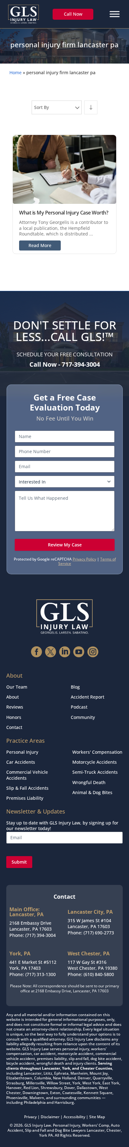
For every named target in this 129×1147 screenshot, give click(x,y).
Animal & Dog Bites (92, 792)
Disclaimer (50, 1116)
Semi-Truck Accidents (95, 772)
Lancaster (96, 1130)
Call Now (73, 14)
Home (15, 72)
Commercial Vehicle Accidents (27, 775)
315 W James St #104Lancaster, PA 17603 (89, 923)
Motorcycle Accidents (94, 762)
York (43, 1135)
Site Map (97, 1116)
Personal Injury (22, 752)
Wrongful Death (89, 782)
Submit (19, 862)
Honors (13, 717)
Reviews (14, 707)
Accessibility (74, 1116)
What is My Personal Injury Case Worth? (63, 212)
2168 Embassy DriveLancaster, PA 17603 (30, 926)
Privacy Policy (84, 559)
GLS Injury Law (37, 1125)
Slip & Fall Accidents (27, 788)
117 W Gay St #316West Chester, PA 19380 (92, 965)
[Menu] (115, 14)
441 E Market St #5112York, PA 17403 (32, 965)
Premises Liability (24, 798)
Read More (39, 245)
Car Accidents (20, 762)
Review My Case (65, 545)
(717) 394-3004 (40, 935)
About (12, 697)
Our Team (16, 687)
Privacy (30, 1116)
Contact (14, 727)
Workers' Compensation (97, 752)
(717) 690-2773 (99, 933)
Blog (75, 687)
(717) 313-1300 (40, 974)
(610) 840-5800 (99, 974)
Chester (113, 1130)
